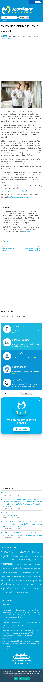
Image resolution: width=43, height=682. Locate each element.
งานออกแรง (20, 564)
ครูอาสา (5, 556)
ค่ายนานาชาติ (17, 556)
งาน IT (6, 560)
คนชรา (38, 552)
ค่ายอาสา (35, 556)
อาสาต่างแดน (25, 588)
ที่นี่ (15, 333)
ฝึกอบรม (23, 580)
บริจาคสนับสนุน (21, 663)
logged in (11, 316)
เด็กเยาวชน (15, 592)
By (2, 36)
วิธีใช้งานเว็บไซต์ (19, 353)
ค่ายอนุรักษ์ (27, 556)
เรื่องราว (5, 241)
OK (16, 679)
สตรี (40, 580)
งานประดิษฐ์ (25, 559)
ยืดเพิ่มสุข (5, 493)
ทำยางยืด (26, 573)
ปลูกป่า (22, 576)
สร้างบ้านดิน (6, 584)
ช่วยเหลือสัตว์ (16, 568)
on (9, 36)
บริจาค (38, 573)
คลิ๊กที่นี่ (34, 358)
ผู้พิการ (17, 580)
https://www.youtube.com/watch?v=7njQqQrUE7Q (16, 191)
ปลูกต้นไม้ (4, 577)
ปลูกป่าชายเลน (34, 576)
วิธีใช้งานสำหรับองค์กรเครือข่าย (21, 660)
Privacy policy (24, 679)
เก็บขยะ (5, 592)
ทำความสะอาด (14, 572)
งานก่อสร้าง (13, 560)
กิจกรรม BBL (15, 552)
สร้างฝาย (17, 584)
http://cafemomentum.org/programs (18, 197)
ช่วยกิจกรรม (31, 564)
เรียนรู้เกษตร (24, 593)
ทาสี (3, 572)
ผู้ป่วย (11, 580)
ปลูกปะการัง (13, 576)
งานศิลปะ (7, 564)
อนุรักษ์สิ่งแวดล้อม (10, 588)
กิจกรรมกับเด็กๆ (27, 551)
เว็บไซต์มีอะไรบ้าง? (21, 654)
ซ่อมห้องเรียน (28, 569)
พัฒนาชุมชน (32, 580)
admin (5, 36)
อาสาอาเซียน (35, 588)
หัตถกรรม (35, 584)
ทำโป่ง (32, 573)
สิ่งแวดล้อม (26, 584)
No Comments (7, 38)
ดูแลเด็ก (37, 569)
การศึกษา (6, 551)
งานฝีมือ (34, 560)
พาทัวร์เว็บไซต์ (18, 380)
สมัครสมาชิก (18, 326)
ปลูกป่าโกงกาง (5, 580)
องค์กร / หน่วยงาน (21, 340)
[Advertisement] (21, 60)
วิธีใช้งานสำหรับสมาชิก (21, 657)
